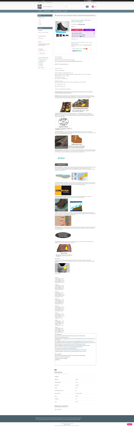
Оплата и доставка (57, 11)
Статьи (40, 21)
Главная (40, 11)
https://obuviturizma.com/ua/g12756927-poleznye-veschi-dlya (74, 351)
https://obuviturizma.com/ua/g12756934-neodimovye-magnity (78, 345)
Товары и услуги (47, 11)
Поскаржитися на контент (67, 425)
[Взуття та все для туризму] (39, 8)
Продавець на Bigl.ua (67, 424)
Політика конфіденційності (75, 425)
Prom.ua (72, 423)
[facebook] (54, 370)
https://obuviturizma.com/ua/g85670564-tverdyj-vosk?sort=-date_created (79, 341)
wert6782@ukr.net (42, 61)
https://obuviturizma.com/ (63, 64)
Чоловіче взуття (69, 15)
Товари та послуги (60, 15)
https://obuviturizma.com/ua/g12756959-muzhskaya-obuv (71, 61)
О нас (40, 19)
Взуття (65, 15)
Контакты (65, 11)
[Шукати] (87, 7)
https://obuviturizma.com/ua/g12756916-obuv (68, 348)
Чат (130, 424)
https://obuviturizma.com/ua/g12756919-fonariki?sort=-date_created (73, 349)
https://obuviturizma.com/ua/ (64, 356)
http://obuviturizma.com (43, 59)
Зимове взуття (75, 15)
